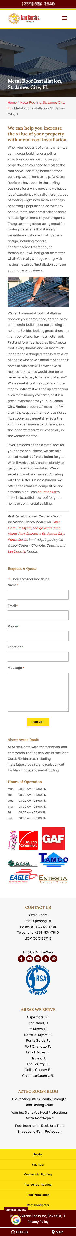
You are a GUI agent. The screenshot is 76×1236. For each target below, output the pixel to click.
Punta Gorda (17, 539)
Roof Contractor (38, 1205)
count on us (46, 492)
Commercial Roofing (38, 1174)
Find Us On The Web (38, 952)
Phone (14, 626)
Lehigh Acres (42, 528)
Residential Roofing (38, 1184)
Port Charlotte (29, 533)
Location (15, 647)
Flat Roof (38, 1164)
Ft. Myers (24, 528)
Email (13, 605)
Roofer (38, 1154)
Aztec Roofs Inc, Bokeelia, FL (43, 1216)
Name (13, 585)
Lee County (16, 551)
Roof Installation (38, 1195)
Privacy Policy (38, 1221)
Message (16, 667)
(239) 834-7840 (38, 4)
